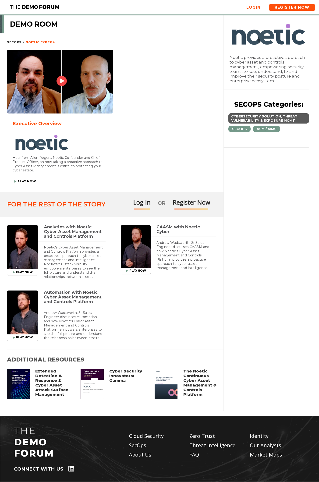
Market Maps (266, 454)
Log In (142, 202)
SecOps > (16, 42)
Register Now (292, 7)
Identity (259, 435)
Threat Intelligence (212, 445)
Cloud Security (146, 435)
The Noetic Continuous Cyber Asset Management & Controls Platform (199, 383)
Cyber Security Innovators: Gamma (125, 376)
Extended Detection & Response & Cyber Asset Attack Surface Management (51, 383)
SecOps (137, 445)
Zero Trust (202, 435)
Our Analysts (265, 445)
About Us (140, 454)
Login (253, 7)
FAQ (194, 454)
